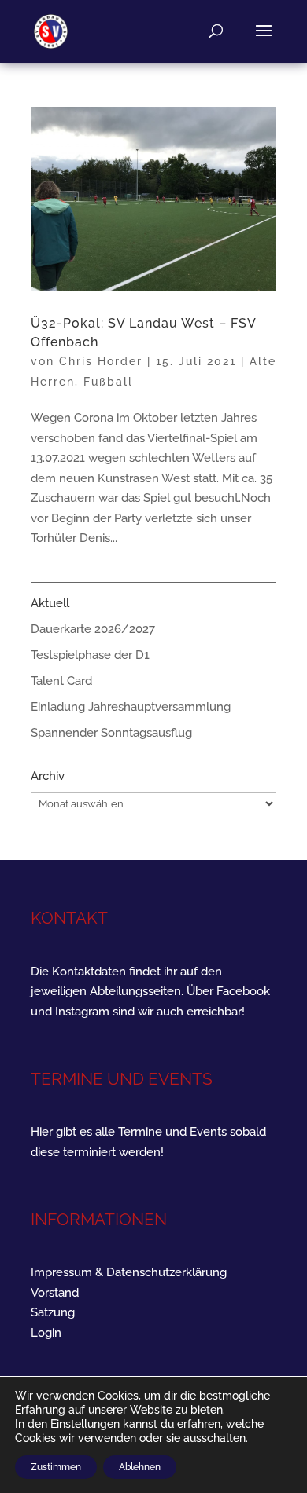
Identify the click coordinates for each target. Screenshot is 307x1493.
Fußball (108, 381)
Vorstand (55, 1293)
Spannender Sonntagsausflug (111, 733)
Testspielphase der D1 (90, 655)
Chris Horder (100, 361)
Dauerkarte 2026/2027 (93, 629)
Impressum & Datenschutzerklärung (129, 1272)
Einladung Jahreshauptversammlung (131, 707)
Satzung (53, 1312)
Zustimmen (56, 1467)
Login (46, 1333)
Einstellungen (85, 1424)
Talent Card (61, 681)
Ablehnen (140, 1467)
